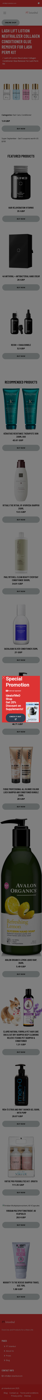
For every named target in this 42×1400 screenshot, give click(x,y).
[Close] (3, 677)
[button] (16, 718)
